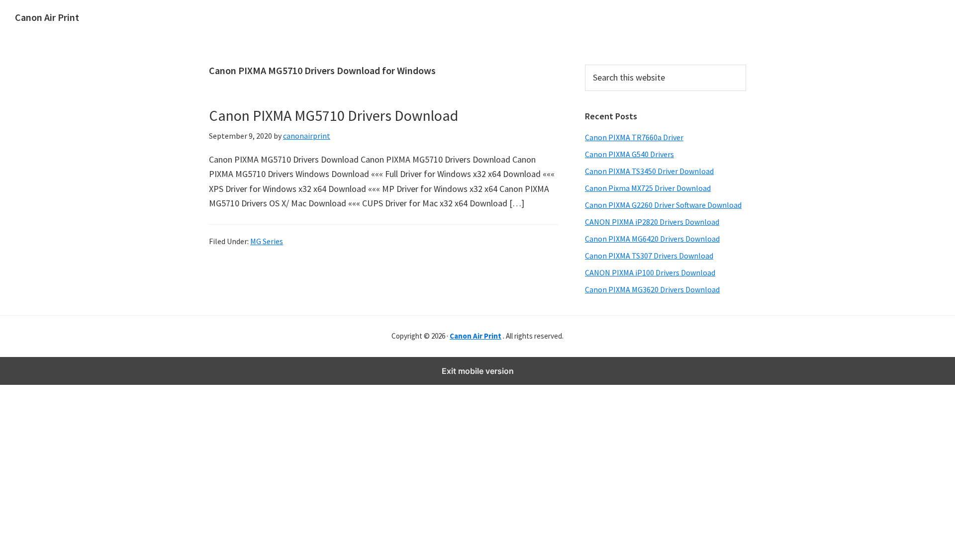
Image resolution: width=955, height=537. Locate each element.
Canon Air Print (47, 17)
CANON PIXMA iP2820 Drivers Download (652, 222)
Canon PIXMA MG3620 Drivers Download (652, 289)
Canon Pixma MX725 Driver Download (648, 188)
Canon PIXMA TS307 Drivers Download (649, 256)
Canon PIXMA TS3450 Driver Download (649, 171)
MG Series (266, 241)
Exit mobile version (478, 371)
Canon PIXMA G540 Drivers (629, 154)
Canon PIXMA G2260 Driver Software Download (663, 205)
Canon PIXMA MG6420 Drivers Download (652, 239)
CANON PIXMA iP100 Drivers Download (650, 272)
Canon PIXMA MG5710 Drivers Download (333, 115)
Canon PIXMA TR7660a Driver (634, 137)
